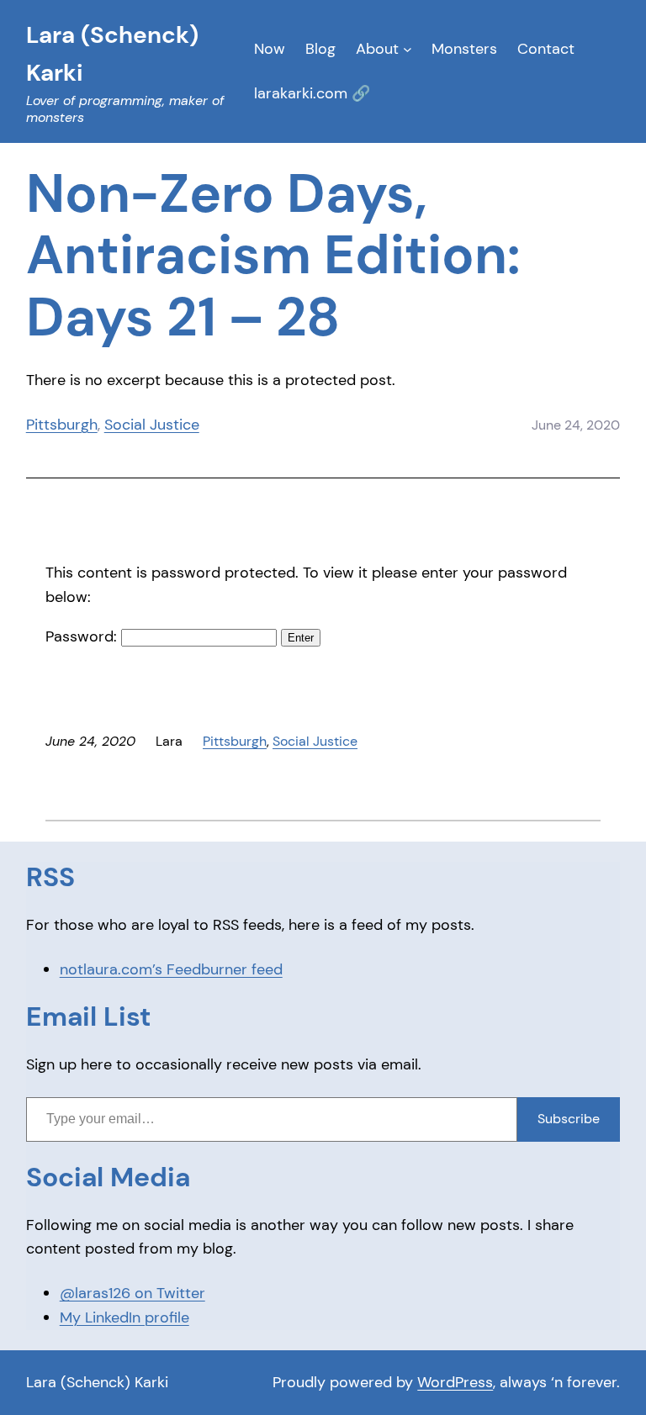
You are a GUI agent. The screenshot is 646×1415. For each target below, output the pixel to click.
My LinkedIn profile (124, 1317)
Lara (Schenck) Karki (97, 1382)
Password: (83, 636)
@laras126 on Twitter (132, 1293)
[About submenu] (407, 49)
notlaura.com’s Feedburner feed (171, 969)
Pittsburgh (62, 424)
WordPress (455, 1382)
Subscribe (568, 1118)
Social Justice (151, 424)
